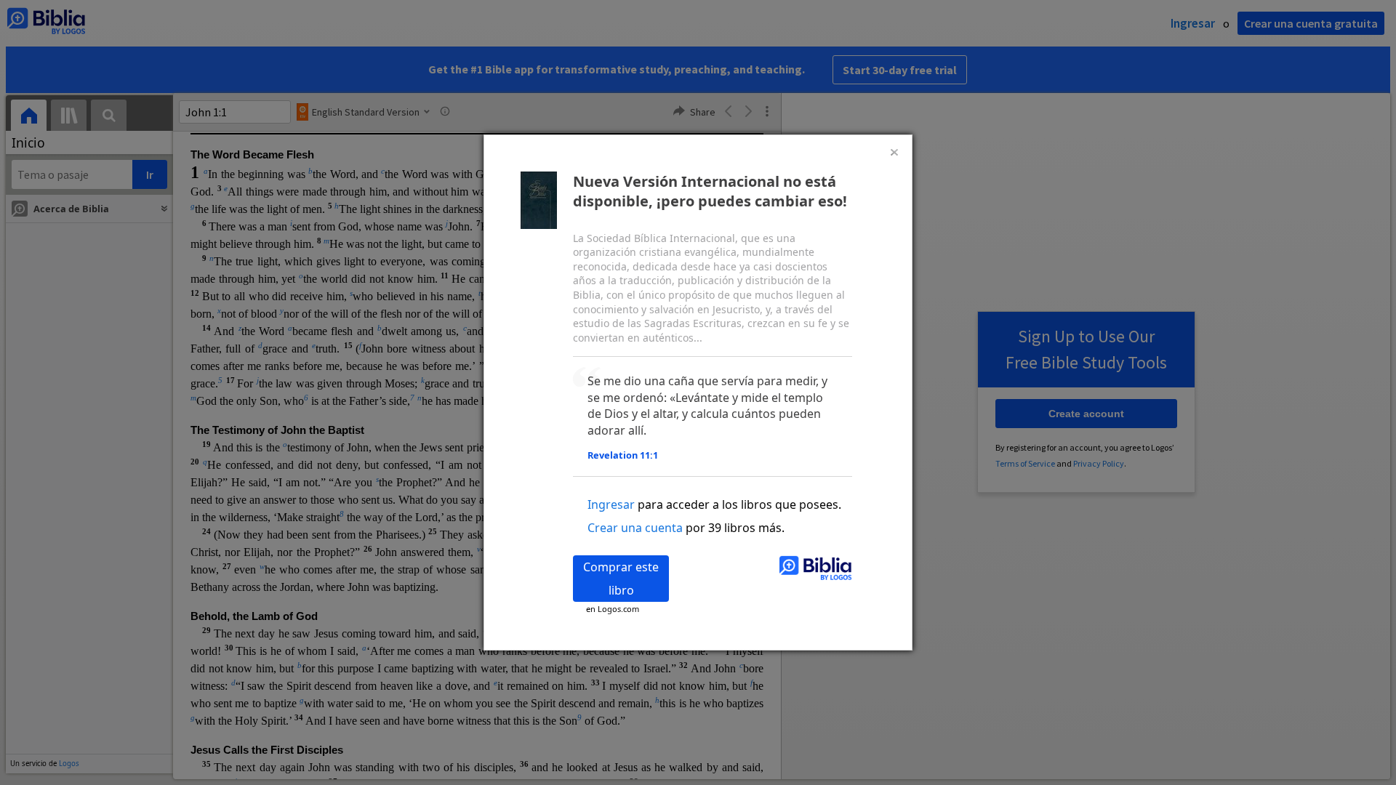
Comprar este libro (621, 578)
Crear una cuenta (635, 528)
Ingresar (611, 504)
